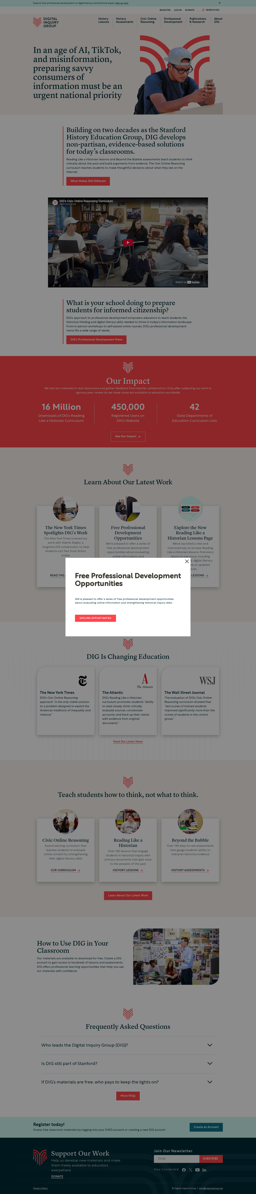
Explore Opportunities (95, 618)
